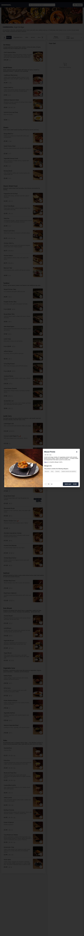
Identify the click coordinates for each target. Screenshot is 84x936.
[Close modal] (77, 452)
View (45, 462)
